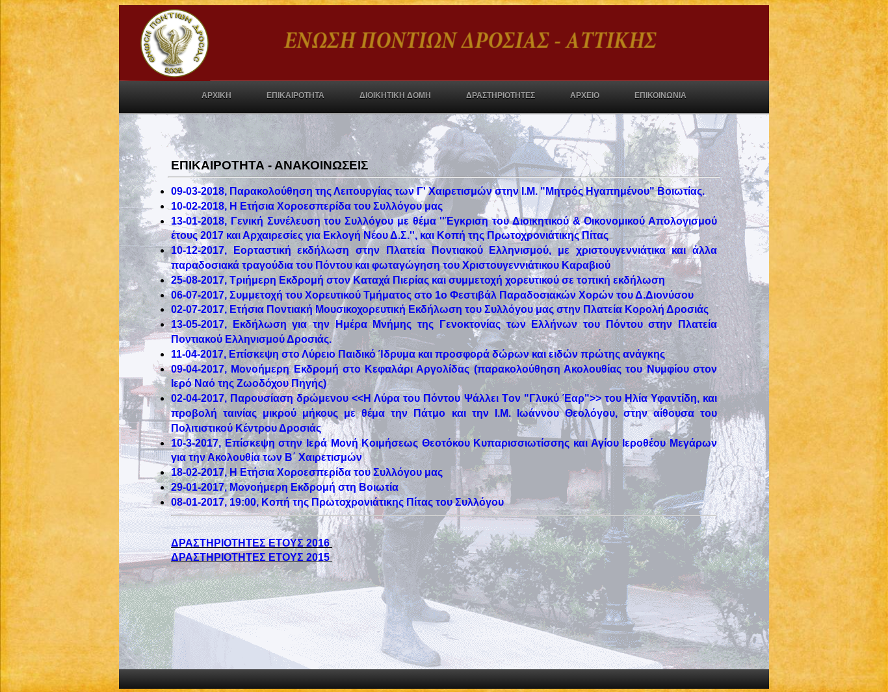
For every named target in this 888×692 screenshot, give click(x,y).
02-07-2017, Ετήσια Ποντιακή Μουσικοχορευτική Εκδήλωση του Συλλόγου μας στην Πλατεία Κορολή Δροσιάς (442, 309)
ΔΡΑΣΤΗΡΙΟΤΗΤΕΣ (500, 95)
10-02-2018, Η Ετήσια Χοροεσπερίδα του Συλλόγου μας (309, 206)
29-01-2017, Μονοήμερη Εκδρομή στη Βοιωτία (286, 487)
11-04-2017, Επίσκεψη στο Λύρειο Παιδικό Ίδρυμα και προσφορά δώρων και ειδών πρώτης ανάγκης (420, 354)
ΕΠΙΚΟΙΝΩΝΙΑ (660, 95)
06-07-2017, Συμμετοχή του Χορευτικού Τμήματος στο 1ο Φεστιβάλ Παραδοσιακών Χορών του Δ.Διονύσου (433, 295)
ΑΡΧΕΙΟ (584, 95)
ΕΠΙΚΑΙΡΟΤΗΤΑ (295, 95)
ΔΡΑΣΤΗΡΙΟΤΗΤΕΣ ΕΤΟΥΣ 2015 (251, 557)
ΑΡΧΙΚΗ (216, 95)
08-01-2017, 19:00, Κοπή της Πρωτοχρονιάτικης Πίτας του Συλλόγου (338, 502)
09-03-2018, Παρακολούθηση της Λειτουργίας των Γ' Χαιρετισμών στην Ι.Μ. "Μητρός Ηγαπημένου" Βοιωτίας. (440, 191)
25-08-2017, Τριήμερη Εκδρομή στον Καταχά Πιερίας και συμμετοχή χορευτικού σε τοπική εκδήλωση (419, 280)
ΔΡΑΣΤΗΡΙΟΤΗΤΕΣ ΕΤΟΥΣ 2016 (251, 543)
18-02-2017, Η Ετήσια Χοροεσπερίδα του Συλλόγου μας (309, 472)
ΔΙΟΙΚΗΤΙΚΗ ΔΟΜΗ (395, 95)
